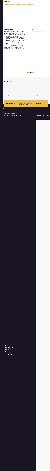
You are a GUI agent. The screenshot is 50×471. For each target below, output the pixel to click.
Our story (8, 352)
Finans (21, 94)
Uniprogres (6, 94)
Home (7, 345)
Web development (11, 95)
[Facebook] (1, 467)
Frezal (36, 94)
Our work (8, 349)
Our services (9, 347)
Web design (6, 95)
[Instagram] (1, 469)
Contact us (8, 354)
